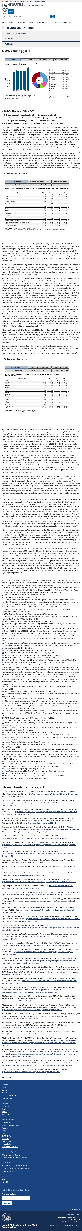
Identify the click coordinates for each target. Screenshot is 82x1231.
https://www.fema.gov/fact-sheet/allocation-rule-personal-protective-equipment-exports (32, 1010)
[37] (60, 511)
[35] (39, 490)
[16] (73, 302)
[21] (51, 320)
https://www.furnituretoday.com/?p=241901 (31, 862)
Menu (11, 11)
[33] (72, 480)
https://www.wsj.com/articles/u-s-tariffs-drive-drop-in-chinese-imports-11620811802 (31, 1072)
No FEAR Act (6, 1136)
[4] (7, 139)
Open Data (5, 1139)
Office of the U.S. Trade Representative (15, 1168)
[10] (77, 264)
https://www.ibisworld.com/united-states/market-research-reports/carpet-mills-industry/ (38, 867)
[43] (59, 567)
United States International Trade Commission (25, 4)
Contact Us (6, 1090)
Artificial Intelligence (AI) (10, 1125)
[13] (72, 285)
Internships (5, 1182)
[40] (77, 525)
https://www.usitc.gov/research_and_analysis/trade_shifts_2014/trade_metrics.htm (31, 1027)
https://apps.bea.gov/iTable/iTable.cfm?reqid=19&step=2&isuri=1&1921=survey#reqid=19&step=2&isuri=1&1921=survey (32, 990)
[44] (22, 572)
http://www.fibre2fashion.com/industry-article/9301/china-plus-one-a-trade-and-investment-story (35, 838)
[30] (16, 448)
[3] (52, 134)
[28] (29, 438)
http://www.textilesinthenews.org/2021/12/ (41, 823)
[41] (21, 537)
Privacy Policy (7, 1144)
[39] (74, 521)
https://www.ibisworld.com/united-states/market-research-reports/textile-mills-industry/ (37, 887)
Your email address (9, 1194)
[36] (3, 495)
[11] (48, 269)
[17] (76, 306)
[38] (13, 516)
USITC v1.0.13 (75, 1209)
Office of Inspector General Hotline (14, 1157)
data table (50, 585)
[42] (26, 544)
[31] (75, 450)
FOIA (3, 1133)
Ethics (4, 1130)
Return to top (6, 1077)
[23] (71, 336)
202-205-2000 (55, 1225)
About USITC (6, 1087)
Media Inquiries (7, 1098)
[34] (57, 485)
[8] (71, 243)
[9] (14, 260)
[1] (48, 127)
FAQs (4, 1109)
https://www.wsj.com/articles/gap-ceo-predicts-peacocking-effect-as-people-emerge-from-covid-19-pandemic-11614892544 (40, 961)
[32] (40, 469)
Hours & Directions (8, 1093)
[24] (75, 345)
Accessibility (6, 1122)
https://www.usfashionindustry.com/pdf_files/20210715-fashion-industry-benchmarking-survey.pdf (36, 894)
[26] (3, 431)
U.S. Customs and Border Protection (14, 1166)
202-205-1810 (74, 1225)
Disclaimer (5, 1128)
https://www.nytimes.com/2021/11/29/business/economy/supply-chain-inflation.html (38, 945)
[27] (9, 434)
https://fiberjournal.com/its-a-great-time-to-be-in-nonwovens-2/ (23, 875)
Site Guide (5, 1114)
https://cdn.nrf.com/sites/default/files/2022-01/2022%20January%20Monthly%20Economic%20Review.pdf (39, 882)
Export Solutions (7, 1171)
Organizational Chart (9, 1095)
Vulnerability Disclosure (10, 1147)
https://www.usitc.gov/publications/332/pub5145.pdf (20, 1018)
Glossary (5, 1112)
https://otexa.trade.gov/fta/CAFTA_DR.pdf (16, 1001)
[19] (45, 313)
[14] (37, 290)
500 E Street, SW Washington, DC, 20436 (71, 1220)
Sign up (7, 1203)
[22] (42, 325)
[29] (63, 441)
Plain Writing (6, 1141)
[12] (7, 280)
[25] (77, 353)
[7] (42, 162)
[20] (43, 318)
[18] (73, 311)
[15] (75, 292)
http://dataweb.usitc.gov (40, 1034)
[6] (79, 153)
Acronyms (5, 1106)
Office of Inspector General (11, 1155)
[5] (19, 146)
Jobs (3, 1179)
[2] (24, 129)
